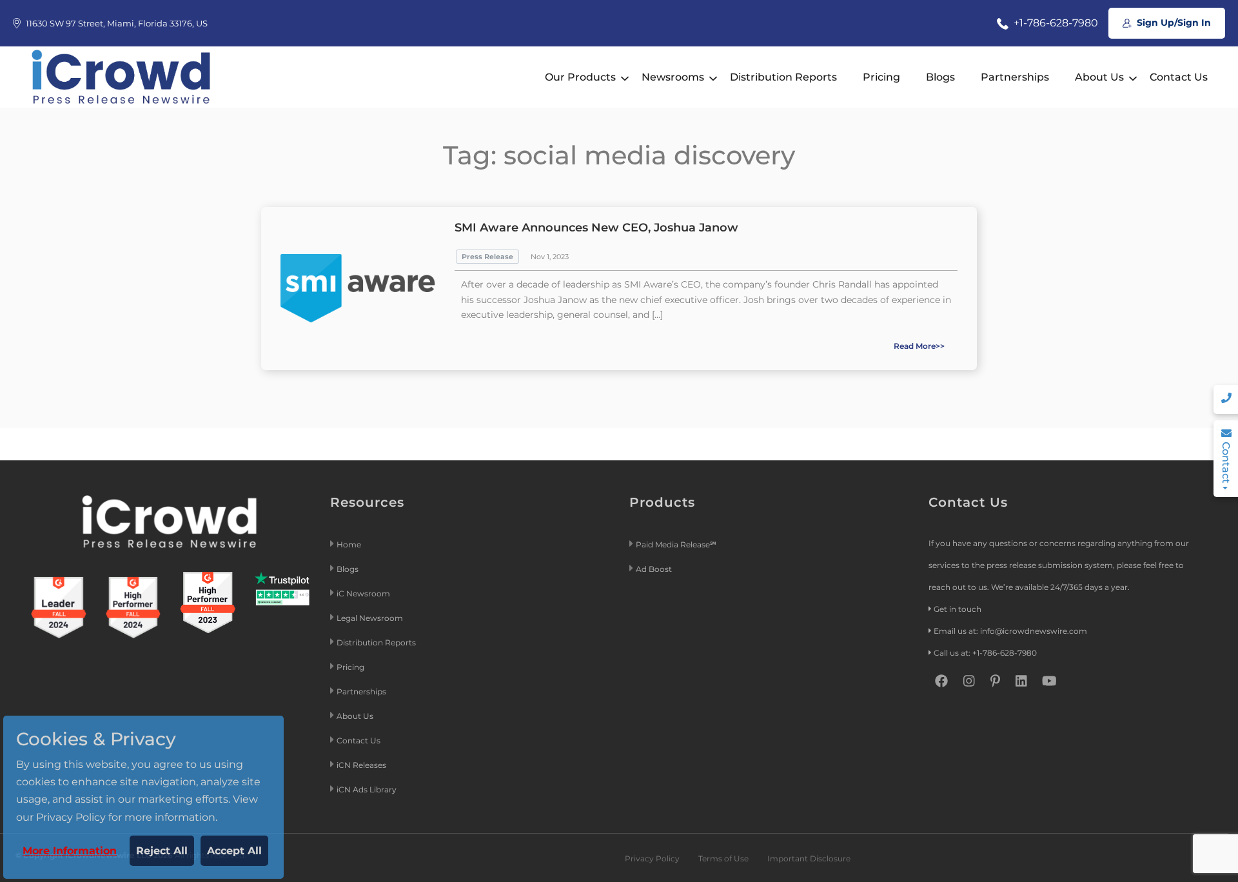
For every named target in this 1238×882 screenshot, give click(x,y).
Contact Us (1179, 77)
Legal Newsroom (371, 618)
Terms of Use (723, 858)
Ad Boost (654, 569)
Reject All (162, 851)
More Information (70, 851)
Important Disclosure (808, 858)
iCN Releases (361, 765)
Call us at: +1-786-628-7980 (985, 653)
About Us (1099, 77)
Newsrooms (673, 77)
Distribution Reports (783, 77)
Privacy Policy (652, 858)
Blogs (940, 77)
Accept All (234, 851)
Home (349, 544)
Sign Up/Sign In (1172, 22)
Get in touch (957, 609)
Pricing (881, 77)
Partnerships (1015, 77)
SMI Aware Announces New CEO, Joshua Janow (596, 227)
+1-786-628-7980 (1054, 23)
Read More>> (919, 346)
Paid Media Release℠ (676, 544)
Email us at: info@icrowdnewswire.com (1010, 631)
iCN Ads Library (367, 789)
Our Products (580, 77)
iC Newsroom (364, 593)
